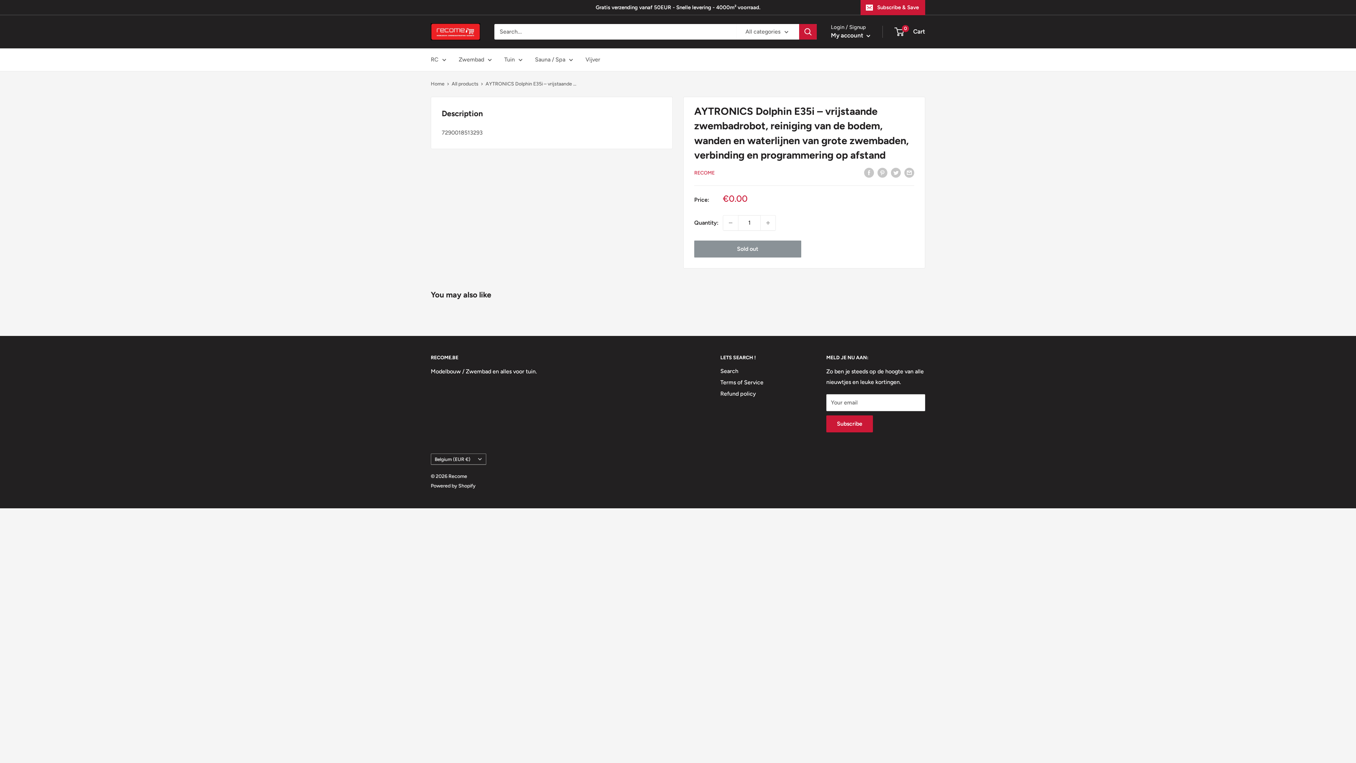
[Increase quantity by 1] (768, 222)
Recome (704, 173)
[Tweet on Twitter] (896, 172)
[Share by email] (909, 172)
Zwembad (471, 59)
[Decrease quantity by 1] (730, 222)
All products (465, 84)
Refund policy (738, 393)
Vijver (592, 59)
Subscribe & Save (898, 7)
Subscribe (849, 423)
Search (729, 371)
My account (848, 35)
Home (438, 84)
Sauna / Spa (550, 59)
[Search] (808, 32)
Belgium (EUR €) (452, 459)
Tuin (509, 59)
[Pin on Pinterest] (882, 172)
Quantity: (706, 222)
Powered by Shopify (453, 486)
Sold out (747, 249)
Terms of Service (741, 382)
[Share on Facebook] (869, 172)
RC (435, 59)
